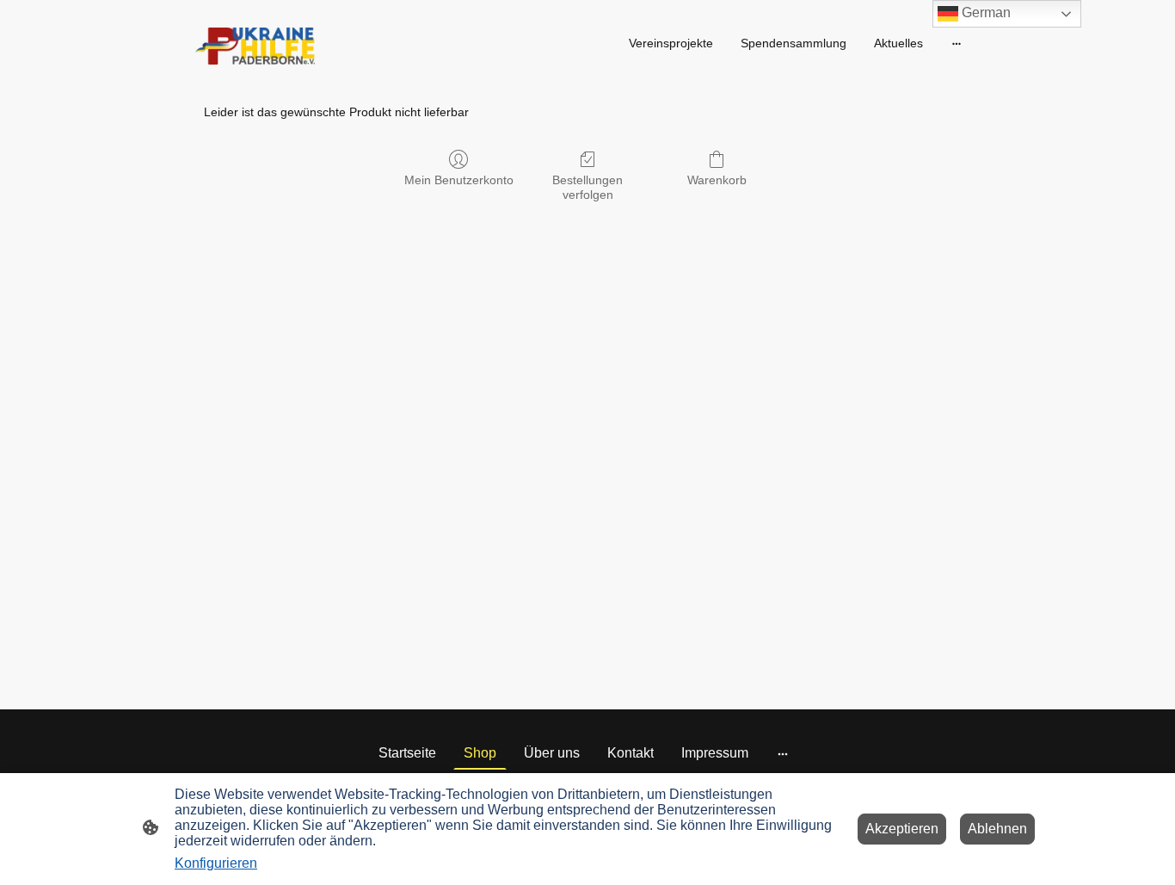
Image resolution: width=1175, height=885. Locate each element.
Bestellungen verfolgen (587, 187)
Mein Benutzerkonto (459, 180)
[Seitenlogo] (255, 46)
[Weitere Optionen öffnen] (956, 43)
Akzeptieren (901, 828)
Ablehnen (997, 828)
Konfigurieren (216, 863)
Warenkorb (717, 180)
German (984, 12)
